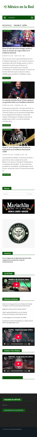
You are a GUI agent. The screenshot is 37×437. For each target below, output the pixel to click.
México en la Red (8, 55)
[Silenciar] (29, 344)
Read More (6, 78)
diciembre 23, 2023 (19, 154)
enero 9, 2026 (17, 55)
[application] (18, 337)
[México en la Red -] (18, 6)
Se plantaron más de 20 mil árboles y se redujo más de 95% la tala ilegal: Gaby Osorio (17, 322)
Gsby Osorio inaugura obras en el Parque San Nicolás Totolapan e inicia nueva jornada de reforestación (17, 305)
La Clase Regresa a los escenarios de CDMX (14, 317)
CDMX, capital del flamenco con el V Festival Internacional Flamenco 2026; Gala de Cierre (14, 313)
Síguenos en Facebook (12, 378)
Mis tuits (4, 405)
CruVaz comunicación (15, 429)
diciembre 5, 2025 (18, 105)
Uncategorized (7, 129)
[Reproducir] (5, 344)
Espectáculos (7, 31)
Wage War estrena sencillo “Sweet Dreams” (14, 309)
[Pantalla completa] (32, 341)
